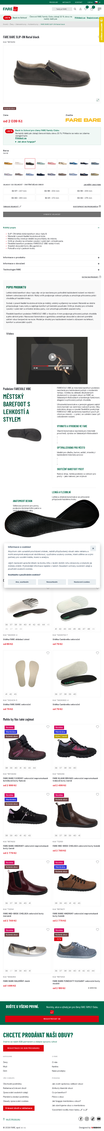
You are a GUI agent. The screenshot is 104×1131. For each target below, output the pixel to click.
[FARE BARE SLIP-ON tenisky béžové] (62, 174)
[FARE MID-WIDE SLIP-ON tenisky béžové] (19, 174)
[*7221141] (27, 882)
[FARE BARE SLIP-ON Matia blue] (41, 163)
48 (88, 629)
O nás (54, 1062)
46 (79, 629)
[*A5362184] (27, 950)
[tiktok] (93, 1120)
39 (20, 624)
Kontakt (78, 2)
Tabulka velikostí (11, 206)
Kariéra (55, 1066)
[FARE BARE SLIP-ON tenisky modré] (30, 174)
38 (15, 624)
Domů (5, 24)
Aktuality (66, 2)
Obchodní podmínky (12, 1084)
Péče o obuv (58, 1096)
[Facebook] (81, 1120)
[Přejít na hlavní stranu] (10, 10)
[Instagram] (87, 1120)
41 (30, 624)
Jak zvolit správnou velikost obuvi (67, 1084)
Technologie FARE (12, 269)
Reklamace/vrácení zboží (14, 1088)
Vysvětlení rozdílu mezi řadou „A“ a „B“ (70, 1109)
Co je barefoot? (59, 1092)
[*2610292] (77, 747)
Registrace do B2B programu (23, 1048)
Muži (5, 1066)
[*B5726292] (27, 747)
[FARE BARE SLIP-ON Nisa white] (19, 163)
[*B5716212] (27, 815)
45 (74, 629)
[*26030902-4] (77, 673)
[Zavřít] (93, 548)
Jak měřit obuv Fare (92, 185)
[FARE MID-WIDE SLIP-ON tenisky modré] (73, 163)
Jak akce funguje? (26, 142)
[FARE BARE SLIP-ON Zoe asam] (8, 163)
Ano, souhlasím (22, 582)
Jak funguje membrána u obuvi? (66, 1101)
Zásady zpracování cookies (15, 1101)
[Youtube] (99, 1120)
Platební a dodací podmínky (16, 1096)
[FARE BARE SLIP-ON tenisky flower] (8, 174)
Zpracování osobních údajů (15, 1092)
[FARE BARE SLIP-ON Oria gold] (63, 163)
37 (11, 624)
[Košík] (92, 9)
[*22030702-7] (77, 608)
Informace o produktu (14, 257)
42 (34, 624)
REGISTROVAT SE (52, 1019)
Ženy (12, 24)
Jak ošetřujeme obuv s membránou (68, 1105)
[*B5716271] (77, 882)
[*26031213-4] (27, 608)
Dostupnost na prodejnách (85, 206)
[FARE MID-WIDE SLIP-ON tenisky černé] (84, 163)
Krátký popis (9, 227)
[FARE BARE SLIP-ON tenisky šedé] (51, 174)
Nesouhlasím (52, 582)
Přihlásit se (80, 18)
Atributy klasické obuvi (62, 1088)
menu (99, 9)
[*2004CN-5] (27, 673)
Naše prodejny (58, 1071)
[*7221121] (77, 815)
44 (43, 624)
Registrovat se (94, 18)
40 (25, 624)
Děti (5, 1071)
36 (6, 624)
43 (38, 624)
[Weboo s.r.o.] (96, 1127)
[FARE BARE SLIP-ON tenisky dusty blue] (95, 163)
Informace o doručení (14, 263)
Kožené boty (33, 24)
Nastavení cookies (82, 582)
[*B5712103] (77, 950)
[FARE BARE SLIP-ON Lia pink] (52, 163)
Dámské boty (21, 24)
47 (84, 629)
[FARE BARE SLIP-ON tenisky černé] (41, 174)
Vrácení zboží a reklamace (18, 1108)
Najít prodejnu (13, 1119)
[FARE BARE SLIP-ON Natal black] (30, 164)
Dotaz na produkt (90, 277)
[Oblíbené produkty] (85, 9)
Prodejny (53, 2)
